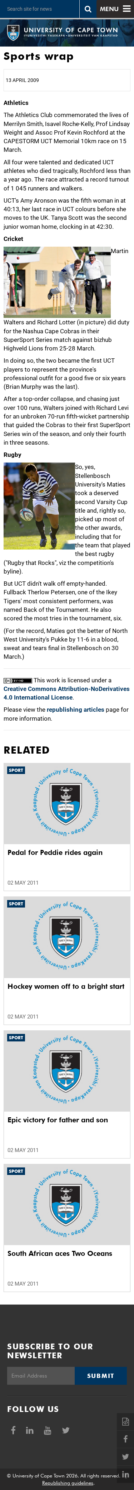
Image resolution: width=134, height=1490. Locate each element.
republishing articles (75, 709)
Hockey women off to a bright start (66, 986)
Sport (16, 770)
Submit (100, 1375)
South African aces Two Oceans (60, 1253)
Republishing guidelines (67, 1483)
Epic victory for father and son (58, 1120)
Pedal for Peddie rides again (55, 852)
